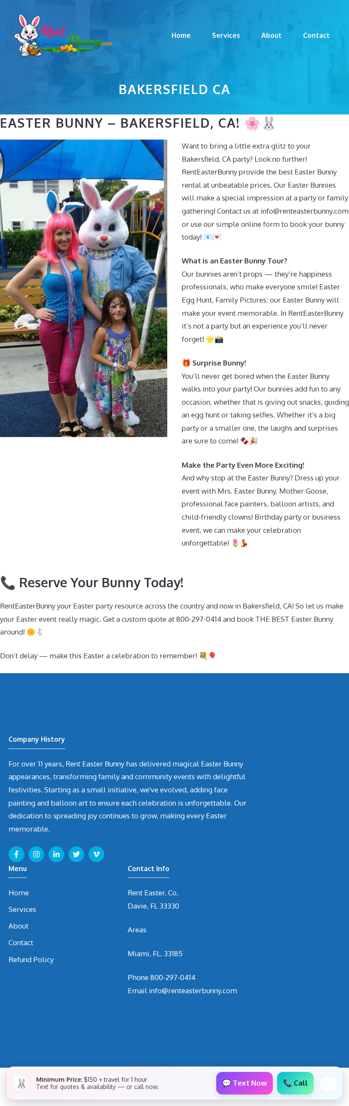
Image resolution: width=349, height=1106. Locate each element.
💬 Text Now (244, 1082)
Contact (316, 35)
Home (181, 35)
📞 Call (295, 1082)
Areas (137, 929)
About (271, 35)
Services (226, 35)
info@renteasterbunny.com (193, 990)
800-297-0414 (172, 977)
